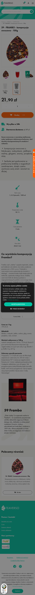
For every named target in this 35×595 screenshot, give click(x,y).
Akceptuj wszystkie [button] (18, 304)
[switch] (4, 592)
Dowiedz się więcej (12, 300)
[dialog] (17, 297)
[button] (17, 309)
